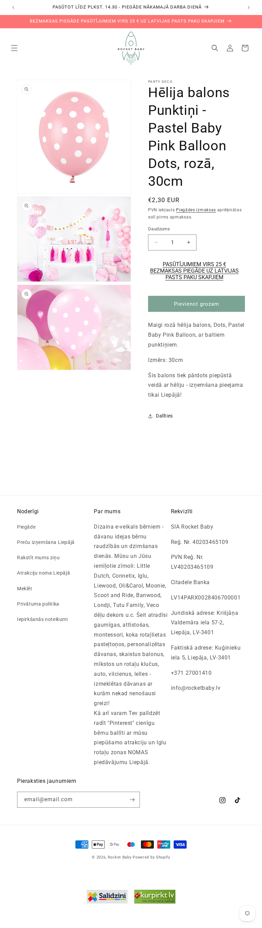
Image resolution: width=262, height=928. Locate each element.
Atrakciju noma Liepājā (43, 573)
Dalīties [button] (164, 416)
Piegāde (26, 527)
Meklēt (24, 588)
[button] (14, 48)
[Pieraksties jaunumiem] (132, 800)
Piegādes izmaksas (196, 210)
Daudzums (159, 228)
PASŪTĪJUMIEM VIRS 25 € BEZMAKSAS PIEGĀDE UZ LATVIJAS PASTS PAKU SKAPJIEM (194, 270)
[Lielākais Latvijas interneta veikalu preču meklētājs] (154, 898)
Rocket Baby (120, 857)
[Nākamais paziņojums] (248, 7)
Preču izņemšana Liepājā (46, 542)
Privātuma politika (38, 604)
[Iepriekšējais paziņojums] (13, 7)
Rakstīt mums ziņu (38, 557)
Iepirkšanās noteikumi (42, 619)
